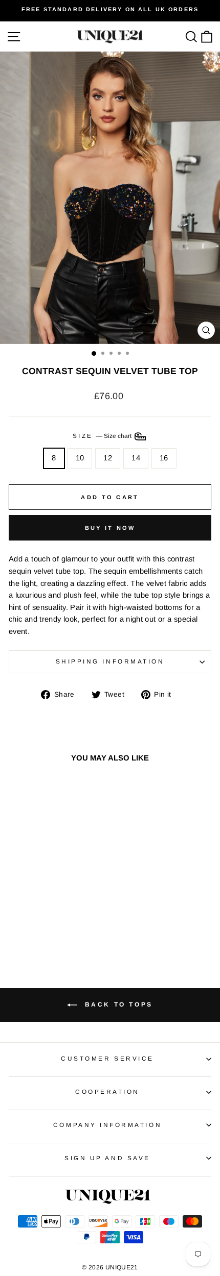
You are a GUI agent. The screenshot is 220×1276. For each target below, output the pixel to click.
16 (164, 458)
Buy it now (110, 528)
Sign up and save (107, 1158)
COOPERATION (107, 1091)
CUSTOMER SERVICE (107, 1058)
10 (80, 458)
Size (103, 435)
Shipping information (110, 661)
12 (107, 458)
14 (135, 458)
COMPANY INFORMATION (107, 1124)
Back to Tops (117, 1004)
